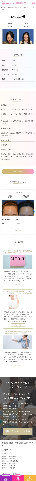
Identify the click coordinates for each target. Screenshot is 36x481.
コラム (4, 470)
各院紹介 (5, 454)
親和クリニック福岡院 (8, 468)
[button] (34, 212)
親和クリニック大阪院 (8, 463)
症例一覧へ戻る (18, 171)
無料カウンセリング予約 (17, 431)
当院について (7, 450)
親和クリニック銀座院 (8, 458)
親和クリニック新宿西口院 (10, 461)
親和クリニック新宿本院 (9, 456)
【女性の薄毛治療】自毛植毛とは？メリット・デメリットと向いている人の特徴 (18, 292)
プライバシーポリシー (11, 474)
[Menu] (33, 2)
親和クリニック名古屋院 (9, 465)
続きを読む (18, 230)
